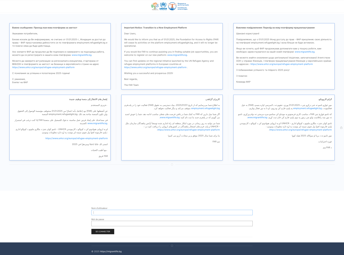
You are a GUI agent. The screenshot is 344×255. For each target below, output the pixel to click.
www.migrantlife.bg (82, 55)
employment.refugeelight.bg (205, 108)
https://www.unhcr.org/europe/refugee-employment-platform (43, 67)
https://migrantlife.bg (111, 251)
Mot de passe (97, 219)
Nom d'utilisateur (99, 208)
